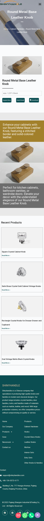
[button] (40, 4)
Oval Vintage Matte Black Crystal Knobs (18, 359)
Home (6, 29)
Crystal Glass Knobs (32, 437)
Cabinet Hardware (17, 29)
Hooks (26, 431)
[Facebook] (5, 512)
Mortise (27, 447)
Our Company (7, 426)
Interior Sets (29, 452)
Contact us (6, 447)
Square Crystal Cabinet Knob (13, 251)
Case (4, 437)
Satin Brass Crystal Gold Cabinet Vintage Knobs (21, 286)
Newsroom (6, 442)
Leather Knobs (30, 442)
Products (5, 431)
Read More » (6, 256)
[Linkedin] (12, 512)
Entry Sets (28, 457)
